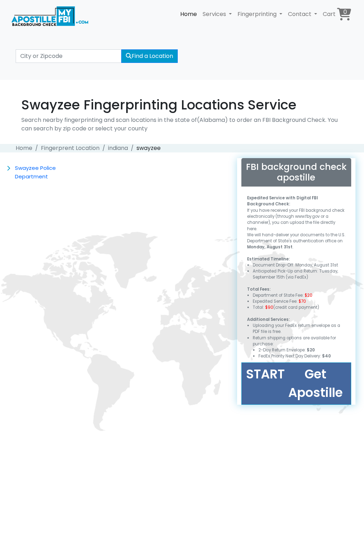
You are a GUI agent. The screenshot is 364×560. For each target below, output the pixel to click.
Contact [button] (300, 14)
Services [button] (215, 14)
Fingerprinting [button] (257, 14)
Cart (335, 13)
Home (188, 14)
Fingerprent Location (70, 148)
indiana (118, 148)
